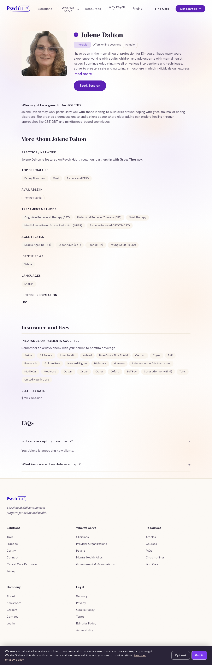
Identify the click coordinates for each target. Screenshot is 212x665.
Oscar (84, 371)
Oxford (115, 371)
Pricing (137, 8)
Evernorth (30, 363)
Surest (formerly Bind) (158, 371)
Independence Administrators (151, 363)
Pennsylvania (33, 197)
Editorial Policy (86, 623)
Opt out (180, 655)
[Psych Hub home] (18, 8)
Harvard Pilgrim (77, 363)
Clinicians (82, 537)
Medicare (50, 371)
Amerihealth (68, 355)
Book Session (90, 86)
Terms (80, 616)
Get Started (188, 9)
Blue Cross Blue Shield (113, 355)
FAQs (149, 550)
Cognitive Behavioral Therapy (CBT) (47, 217)
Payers (80, 550)
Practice (12, 544)
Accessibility (84, 630)
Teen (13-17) (95, 245)
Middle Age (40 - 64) (37, 245)
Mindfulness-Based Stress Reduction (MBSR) (53, 225)
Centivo (140, 355)
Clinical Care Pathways (22, 564)
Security (82, 596)
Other (99, 371)
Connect (12, 557)
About (11, 596)
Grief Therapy (137, 217)
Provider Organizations (91, 544)
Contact (12, 616)
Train (10, 537)
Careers (12, 610)
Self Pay (132, 371)
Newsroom (14, 603)
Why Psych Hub (116, 9)
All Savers (46, 355)
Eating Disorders (35, 178)
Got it (199, 655)
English (29, 284)
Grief (56, 178)
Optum (68, 371)
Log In (11, 623)
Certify (11, 550)
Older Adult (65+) (70, 245)
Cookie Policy (85, 610)
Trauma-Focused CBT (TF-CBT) (110, 225)
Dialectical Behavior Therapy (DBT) (99, 217)
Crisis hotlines (155, 557)
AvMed (87, 355)
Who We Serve (68, 9)
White (28, 264)
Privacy (81, 603)
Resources (93, 9)
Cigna (156, 355)
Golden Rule (52, 363)
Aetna (28, 355)
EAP (170, 355)
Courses (151, 544)
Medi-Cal (30, 371)
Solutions (45, 9)
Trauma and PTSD (78, 178)
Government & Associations (95, 564)
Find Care (162, 9)
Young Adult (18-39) (123, 245)
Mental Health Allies (89, 557)
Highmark (100, 363)
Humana (119, 363)
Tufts (182, 371)
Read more (83, 74)
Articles (151, 537)
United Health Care (36, 379)
